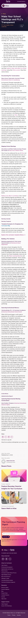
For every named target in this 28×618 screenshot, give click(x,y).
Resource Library (4, 587)
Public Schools (4, 571)
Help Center (3, 598)
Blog (2, 591)
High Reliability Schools (6, 574)
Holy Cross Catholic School (16, 150)
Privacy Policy (6, 541)
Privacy (13, 615)
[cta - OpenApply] (2, 558)
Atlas (16, 115)
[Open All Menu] (25, 5)
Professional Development (6, 567)
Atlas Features (4, 565)
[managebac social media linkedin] (8, 437)
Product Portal (4, 593)
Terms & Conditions (21, 539)
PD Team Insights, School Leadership (7, 25)
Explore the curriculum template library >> (13, 235)
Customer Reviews (5, 595)
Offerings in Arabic (5, 578)
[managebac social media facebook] (2, 437)
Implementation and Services (7, 569)
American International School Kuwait (12, 312)
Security (3, 596)
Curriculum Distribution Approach (8, 582)
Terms (8, 615)
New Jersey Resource (5, 576)
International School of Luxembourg (10, 80)
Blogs (4, 13)
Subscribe (5, 536)
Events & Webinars (5, 589)
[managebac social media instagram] (5, 437)
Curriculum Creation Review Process (8, 572)
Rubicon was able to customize (9, 196)
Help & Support (4, 604)
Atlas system (16, 70)
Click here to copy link (6, 440)
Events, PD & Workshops (6, 606)
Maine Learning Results (15, 256)
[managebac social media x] (11, 437)
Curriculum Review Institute (7, 580)
